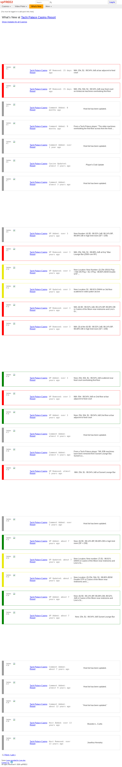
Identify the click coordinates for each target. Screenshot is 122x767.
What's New (36, 6)
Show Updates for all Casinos (14, 22)
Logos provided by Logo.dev (15, 760)
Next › (7, 755)
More (48, 6)
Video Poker (20, 6)
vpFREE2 (6, 2)
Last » (13, 755)
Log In (112, 2)
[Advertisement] (61, 43)
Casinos (5, 6)
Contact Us (6, 763)
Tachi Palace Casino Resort (38, 17)
